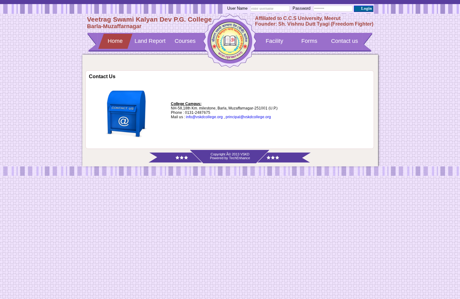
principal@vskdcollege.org (248, 117)
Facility (274, 41)
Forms (309, 41)
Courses (185, 41)
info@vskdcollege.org (204, 117)
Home (115, 41)
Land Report (150, 41)
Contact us (344, 41)
